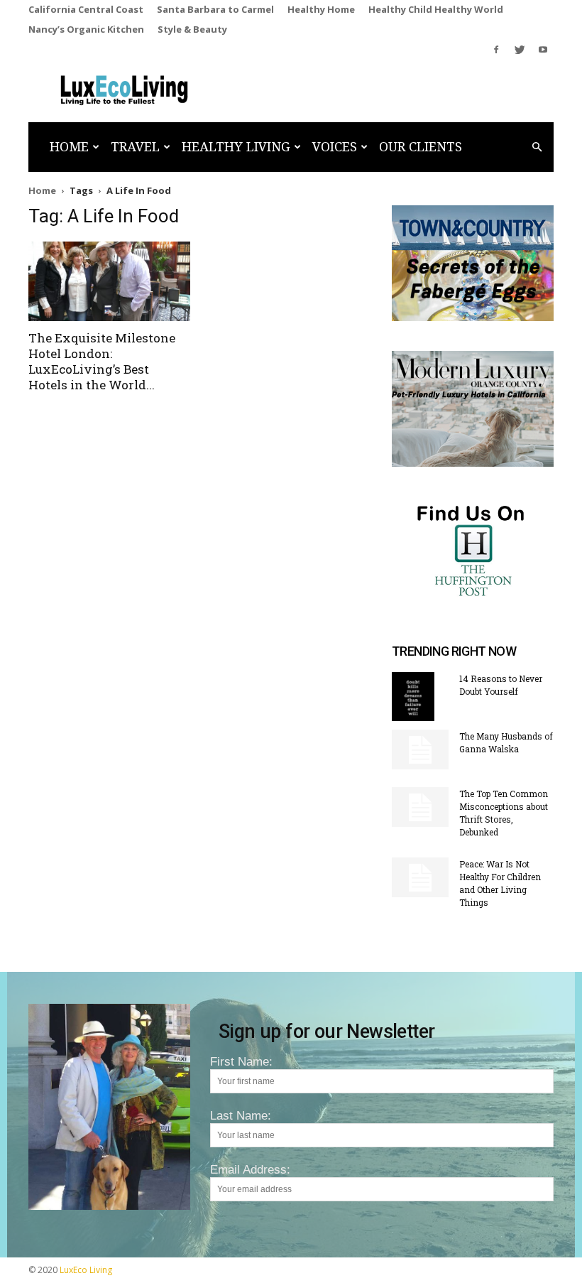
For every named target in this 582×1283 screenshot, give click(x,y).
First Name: (241, 1061)
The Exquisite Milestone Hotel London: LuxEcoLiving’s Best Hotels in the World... (101, 361)
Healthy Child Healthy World (435, 9)
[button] (537, 147)
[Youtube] (543, 50)
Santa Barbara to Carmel (215, 9)
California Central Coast (85, 9)
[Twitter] (519, 50)
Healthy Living (236, 146)
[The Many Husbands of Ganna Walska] (420, 749)
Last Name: (240, 1115)
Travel (135, 146)
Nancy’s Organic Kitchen (86, 29)
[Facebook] (496, 50)
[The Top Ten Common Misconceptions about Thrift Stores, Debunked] (420, 807)
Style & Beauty (192, 29)
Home (69, 146)
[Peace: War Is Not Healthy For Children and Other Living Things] (420, 877)
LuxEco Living (86, 1270)
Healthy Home (321, 9)
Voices (334, 146)
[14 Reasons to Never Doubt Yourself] (420, 697)
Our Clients (420, 146)
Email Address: (250, 1169)
